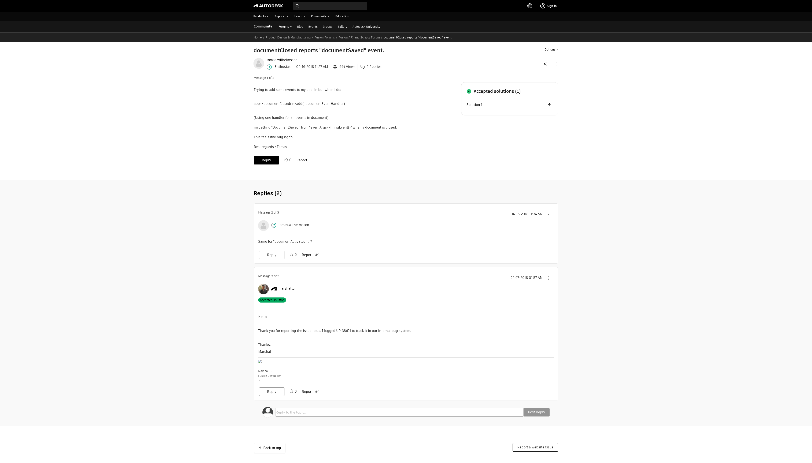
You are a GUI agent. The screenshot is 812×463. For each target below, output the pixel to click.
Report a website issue (535, 447)
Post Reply (536, 412)
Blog (300, 27)
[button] (556, 63)
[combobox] (330, 6)
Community (263, 26)
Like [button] (286, 160)
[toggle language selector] (529, 5)
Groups (327, 27)
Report (301, 160)
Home (258, 37)
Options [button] (550, 49)
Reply (266, 160)
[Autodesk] (268, 6)
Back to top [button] (272, 447)
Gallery (342, 27)
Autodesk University (366, 27)
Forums (283, 27)
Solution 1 (474, 104)
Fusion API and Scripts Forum (359, 37)
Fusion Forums (324, 37)
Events (313, 27)
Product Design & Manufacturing (288, 37)
